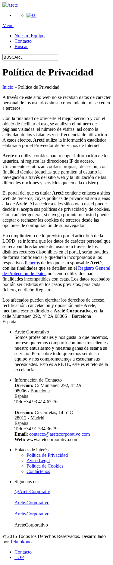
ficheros (32, 262)
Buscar (21, 46)
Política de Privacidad (47, 455)
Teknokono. (21, 541)
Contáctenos (38, 471)
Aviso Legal (38, 460)
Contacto (23, 41)
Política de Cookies (45, 465)
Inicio (7, 87)
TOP (19, 557)
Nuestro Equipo (29, 35)
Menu (8, 25)
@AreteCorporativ (32, 491)
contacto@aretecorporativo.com (59, 434)
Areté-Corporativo (31, 502)
